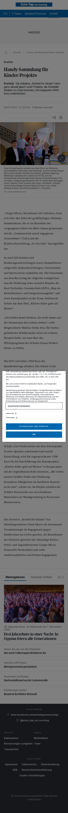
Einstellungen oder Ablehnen (33, 426)
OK (34, 434)
